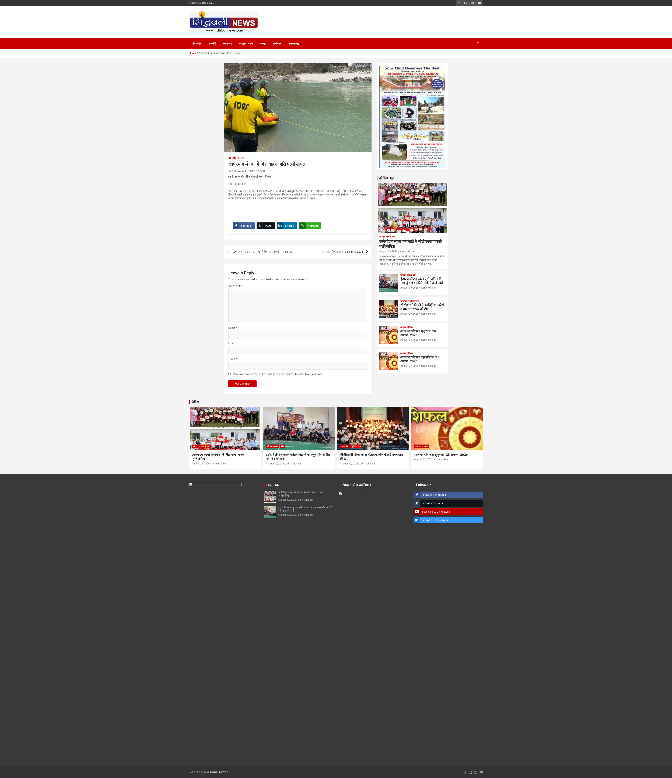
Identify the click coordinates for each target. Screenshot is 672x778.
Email (232, 343)
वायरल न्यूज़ (294, 43)
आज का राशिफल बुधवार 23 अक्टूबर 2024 (342, 251)
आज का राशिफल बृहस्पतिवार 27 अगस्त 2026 (419, 359)
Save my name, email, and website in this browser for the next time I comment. (278, 374)
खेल (393, 236)
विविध (195, 402)
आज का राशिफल (406, 327)
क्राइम (263, 43)
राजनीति (212, 43)
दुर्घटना (241, 157)
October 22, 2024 (237, 170)
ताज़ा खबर (272, 485)
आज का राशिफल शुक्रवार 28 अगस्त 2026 (418, 333)
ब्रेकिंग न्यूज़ (386, 178)
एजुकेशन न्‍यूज (413, 301)
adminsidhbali (257, 170)
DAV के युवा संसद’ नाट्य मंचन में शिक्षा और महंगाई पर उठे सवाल (262, 251)
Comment (235, 285)
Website (233, 358)
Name (232, 327)
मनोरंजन (277, 43)
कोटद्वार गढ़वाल (246, 43)
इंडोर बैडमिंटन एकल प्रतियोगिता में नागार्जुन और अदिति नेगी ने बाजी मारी (421, 281)
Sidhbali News (218, 771)
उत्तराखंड (227, 43)
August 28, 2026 (409, 339)
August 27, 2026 (409, 365)
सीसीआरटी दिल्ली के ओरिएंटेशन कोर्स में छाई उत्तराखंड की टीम (422, 307)
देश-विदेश (197, 43)
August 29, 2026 (388, 251)
